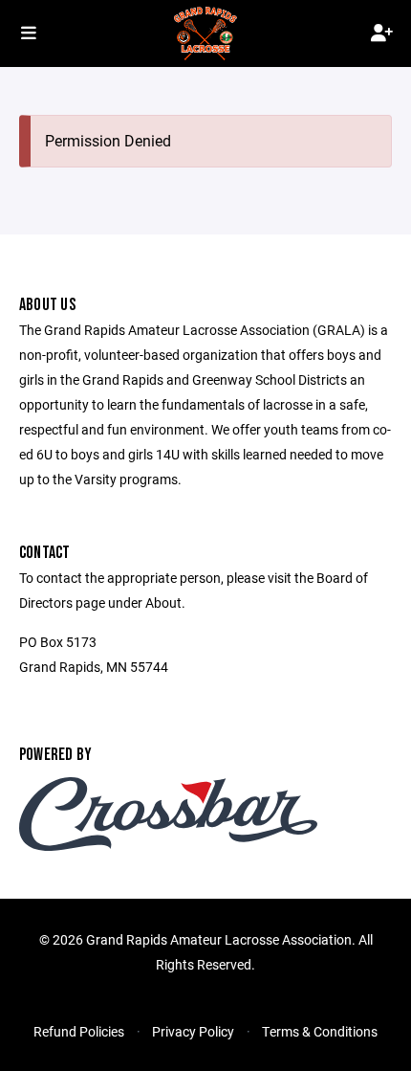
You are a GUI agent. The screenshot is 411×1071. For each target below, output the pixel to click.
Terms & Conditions (320, 1031)
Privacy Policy (193, 1031)
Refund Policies (78, 1031)
